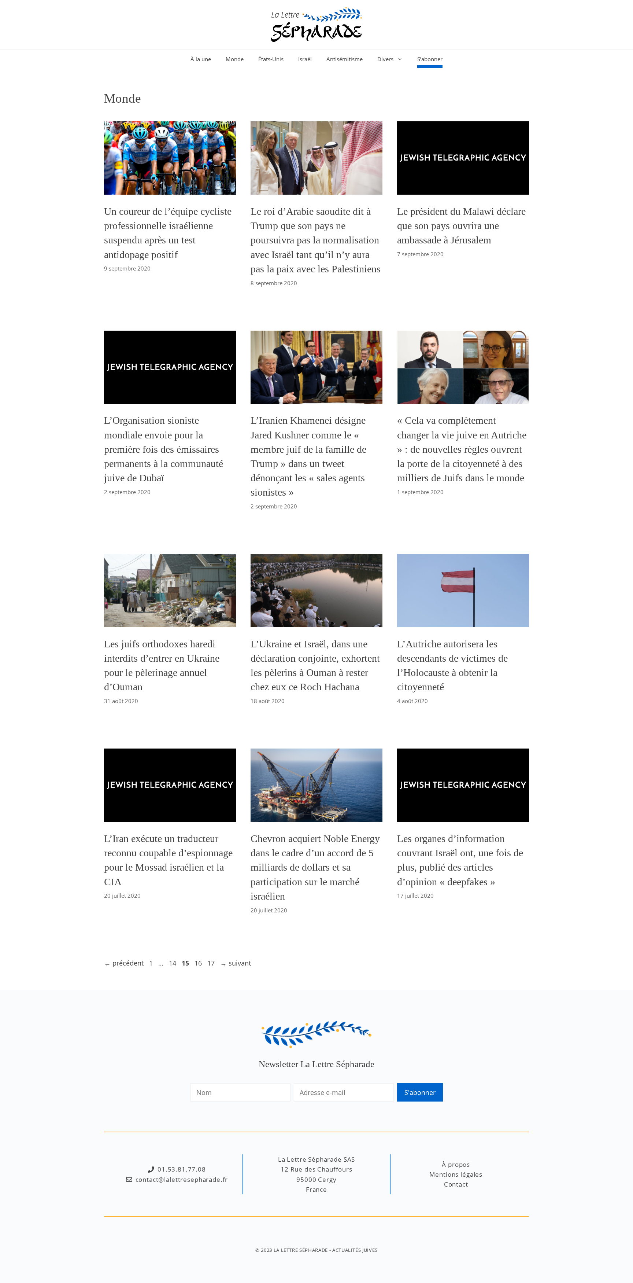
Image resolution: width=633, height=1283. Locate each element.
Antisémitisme (344, 59)
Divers (385, 59)
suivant (235, 963)
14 (173, 963)
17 (211, 963)
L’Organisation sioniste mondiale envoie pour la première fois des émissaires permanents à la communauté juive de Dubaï (163, 449)
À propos (456, 1164)
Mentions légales (455, 1174)
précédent (124, 963)
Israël (305, 59)
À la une (200, 59)
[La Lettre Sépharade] (316, 23)
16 (199, 963)
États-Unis (271, 59)
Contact (456, 1184)
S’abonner (430, 59)
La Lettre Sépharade (301, 1250)
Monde (235, 59)
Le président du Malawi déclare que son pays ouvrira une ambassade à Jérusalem (461, 226)
